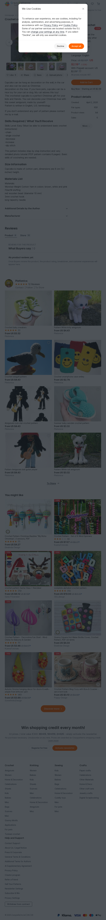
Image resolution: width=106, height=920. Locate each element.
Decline (60, 46)
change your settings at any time (47, 31)
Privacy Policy (51, 25)
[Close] (83, 8)
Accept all (76, 46)
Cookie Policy (70, 25)
